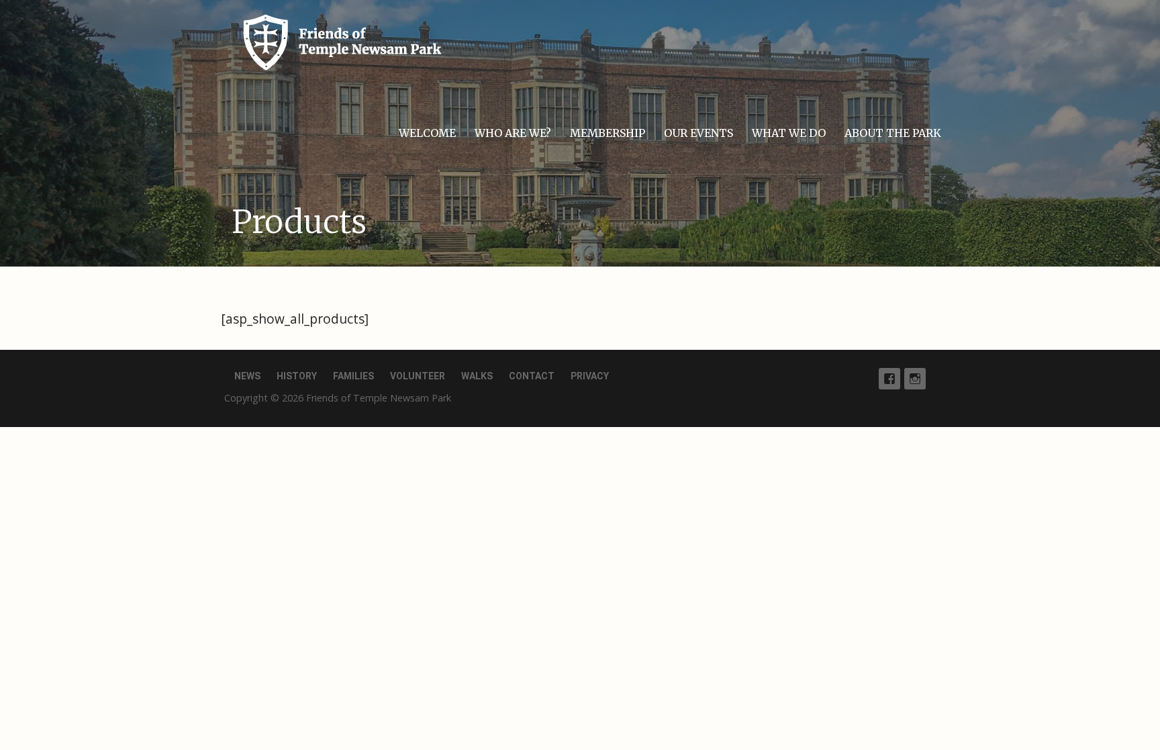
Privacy (590, 376)
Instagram (915, 378)
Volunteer (417, 376)
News (247, 376)
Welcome (427, 133)
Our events (698, 133)
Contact (531, 376)
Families (353, 376)
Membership (607, 133)
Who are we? (513, 133)
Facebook (889, 378)
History (297, 376)
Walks (477, 376)
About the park (892, 133)
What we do (789, 133)
